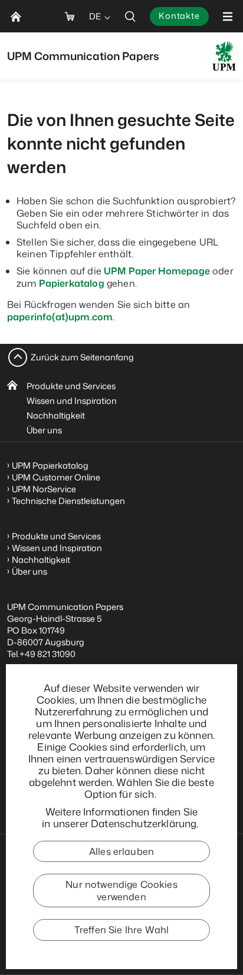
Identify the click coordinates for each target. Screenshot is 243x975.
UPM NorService (44, 489)
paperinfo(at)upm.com (60, 316)
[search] (130, 16)
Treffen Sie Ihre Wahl (121, 929)
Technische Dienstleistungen (68, 501)
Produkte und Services (71, 386)
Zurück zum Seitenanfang (82, 357)
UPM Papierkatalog (50, 465)
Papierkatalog (71, 283)
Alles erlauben (121, 851)
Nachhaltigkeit (56, 415)
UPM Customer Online (56, 477)
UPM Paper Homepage (157, 270)
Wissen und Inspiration (72, 400)
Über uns (44, 430)
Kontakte (179, 15)
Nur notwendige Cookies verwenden (121, 890)
